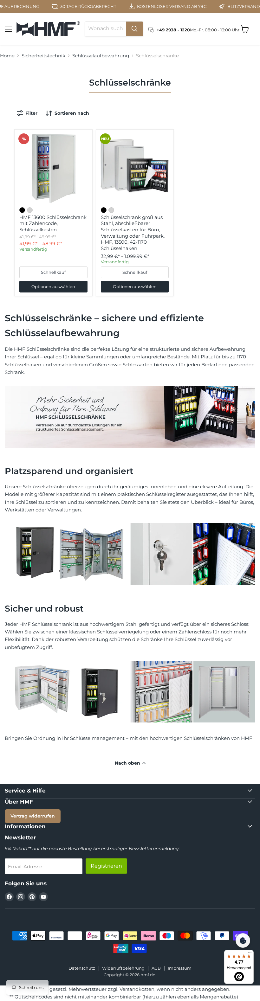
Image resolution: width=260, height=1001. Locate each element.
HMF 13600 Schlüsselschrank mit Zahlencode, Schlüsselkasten (53, 223)
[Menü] (250, 954)
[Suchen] (134, 29)
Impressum (180, 968)
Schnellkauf (53, 272)
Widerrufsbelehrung (123, 968)
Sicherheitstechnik (43, 55)
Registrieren (106, 866)
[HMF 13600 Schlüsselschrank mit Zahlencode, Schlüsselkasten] (53, 168)
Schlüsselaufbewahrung (100, 55)
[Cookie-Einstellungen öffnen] (243, 940)
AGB (156, 968)
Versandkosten (137, 989)
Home (7, 55)
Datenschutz (81, 968)
